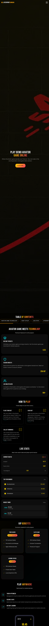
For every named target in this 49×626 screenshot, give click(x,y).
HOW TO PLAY (25, 320)
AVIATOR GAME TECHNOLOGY (9, 320)
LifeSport (8, 2)
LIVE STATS (36, 320)
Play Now (20, 165)
